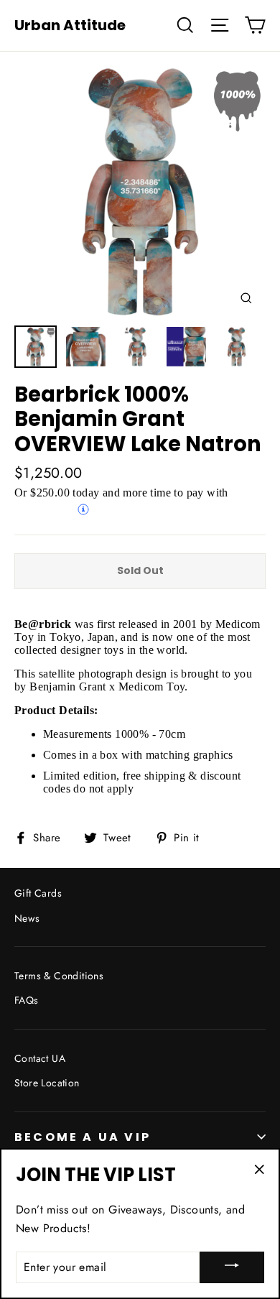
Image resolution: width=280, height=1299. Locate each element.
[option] (140, 192)
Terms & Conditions (58, 976)
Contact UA (39, 1058)
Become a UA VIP (82, 1137)
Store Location (47, 1083)
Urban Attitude (70, 25)
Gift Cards (38, 893)
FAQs (26, 1000)
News (27, 918)
